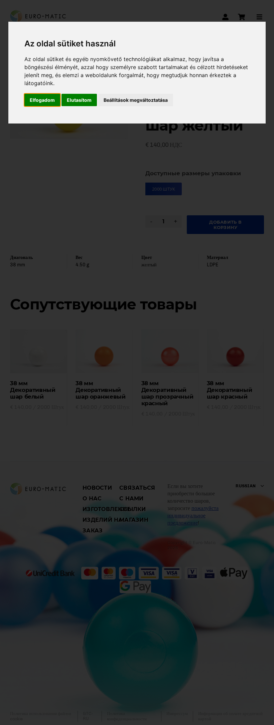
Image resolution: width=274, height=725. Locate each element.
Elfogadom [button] (42, 100)
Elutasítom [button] (79, 100)
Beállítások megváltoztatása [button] (136, 100)
